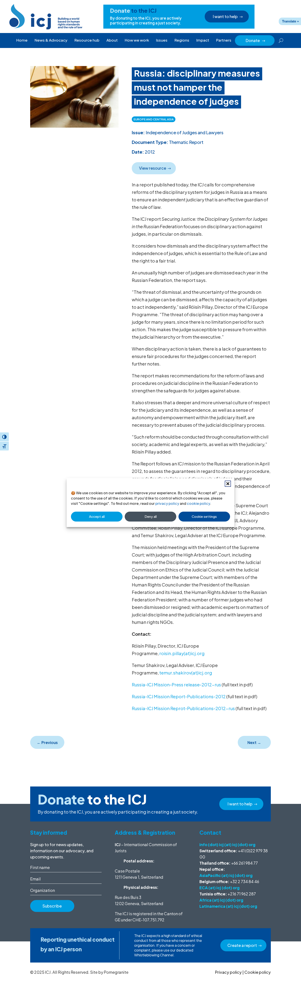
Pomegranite (116, 972)
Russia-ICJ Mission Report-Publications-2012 (179, 696)
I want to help (225, 16)
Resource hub (86, 40)
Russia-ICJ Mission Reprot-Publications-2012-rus (183, 708)
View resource (152, 168)
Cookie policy (257, 972)
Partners (223, 40)
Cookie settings (204, 516)
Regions (182, 40)
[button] (228, 483)
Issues (161, 40)
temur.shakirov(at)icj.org (185, 672)
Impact (202, 40)
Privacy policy (228, 972)
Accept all (97, 516)
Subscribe (52, 905)
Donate (256, 40)
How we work (137, 40)
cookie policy (198, 503)
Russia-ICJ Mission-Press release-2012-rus (176, 684)
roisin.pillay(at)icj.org (181, 653)
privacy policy (167, 503)
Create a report (242, 945)
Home (22, 40)
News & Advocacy (51, 40)
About (112, 40)
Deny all (151, 516)
